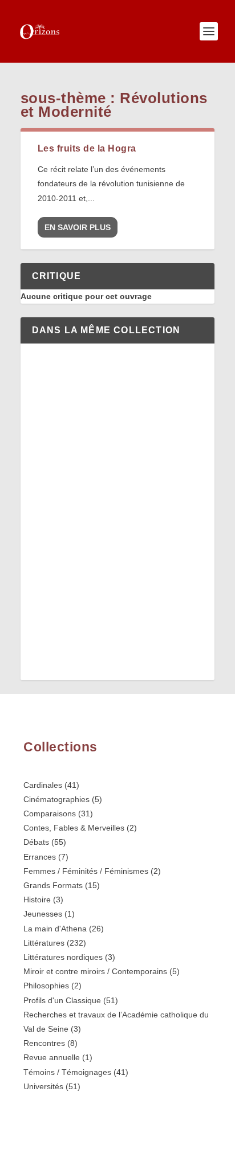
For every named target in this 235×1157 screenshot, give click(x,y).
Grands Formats (53, 885)
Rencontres (44, 1043)
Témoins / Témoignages (67, 1072)
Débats (36, 842)
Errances (39, 856)
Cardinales (42, 785)
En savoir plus (77, 227)
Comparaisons (49, 813)
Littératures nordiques (63, 957)
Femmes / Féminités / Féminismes (85, 871)
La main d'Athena (55, 928)
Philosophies (46, 985)
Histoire (37, 899)
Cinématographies (56, 799)
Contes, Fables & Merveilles (73, 827)
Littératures (43, 942)
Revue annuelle (51, 1057)
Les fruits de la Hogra (87, 148)
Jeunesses (42, 913)
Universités (43, 1086)
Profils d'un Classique (62, 1000)
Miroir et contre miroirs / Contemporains (95, 971)
